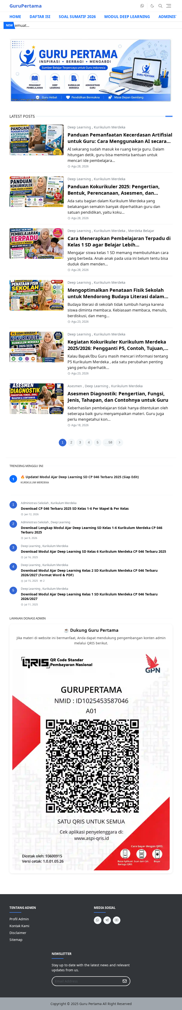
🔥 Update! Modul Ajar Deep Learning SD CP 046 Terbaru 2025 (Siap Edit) (80, 477)
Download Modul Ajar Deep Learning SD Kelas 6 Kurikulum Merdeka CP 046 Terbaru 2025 (93, 551)
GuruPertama (25, 6)
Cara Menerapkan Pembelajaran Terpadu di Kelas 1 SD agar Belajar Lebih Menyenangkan (119, 244)
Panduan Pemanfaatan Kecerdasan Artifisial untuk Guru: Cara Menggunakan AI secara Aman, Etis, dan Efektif (120, 141)
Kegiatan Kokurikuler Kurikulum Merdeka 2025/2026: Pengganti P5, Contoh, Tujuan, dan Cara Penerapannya (117, 348)
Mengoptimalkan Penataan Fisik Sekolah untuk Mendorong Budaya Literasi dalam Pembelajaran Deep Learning (116, 296)
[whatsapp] (142, 6)
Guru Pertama (90, 1003)
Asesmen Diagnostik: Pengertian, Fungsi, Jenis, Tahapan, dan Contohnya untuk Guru (118, 396)
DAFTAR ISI (40, 16)
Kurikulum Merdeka (109, 127)
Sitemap (16, 939)
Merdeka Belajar (141, 230)
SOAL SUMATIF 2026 (77, 16)
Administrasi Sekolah (35, 503)
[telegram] (107, 920)
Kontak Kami (19, 926)
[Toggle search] (160, 6)
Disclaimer (17, 932)
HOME (15, 16)
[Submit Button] (124, 981)
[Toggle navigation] (169, 6)
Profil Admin (19, 919)
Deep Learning (79, 127)
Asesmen (75, 386)
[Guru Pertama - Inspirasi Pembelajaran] (91, 70)
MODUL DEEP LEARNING (127, 16)
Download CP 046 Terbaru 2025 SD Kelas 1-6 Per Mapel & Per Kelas (75, 508)
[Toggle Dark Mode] (152, 6)
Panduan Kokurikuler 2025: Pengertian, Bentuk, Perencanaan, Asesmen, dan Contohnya (114, 193)
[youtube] (116, 920)
